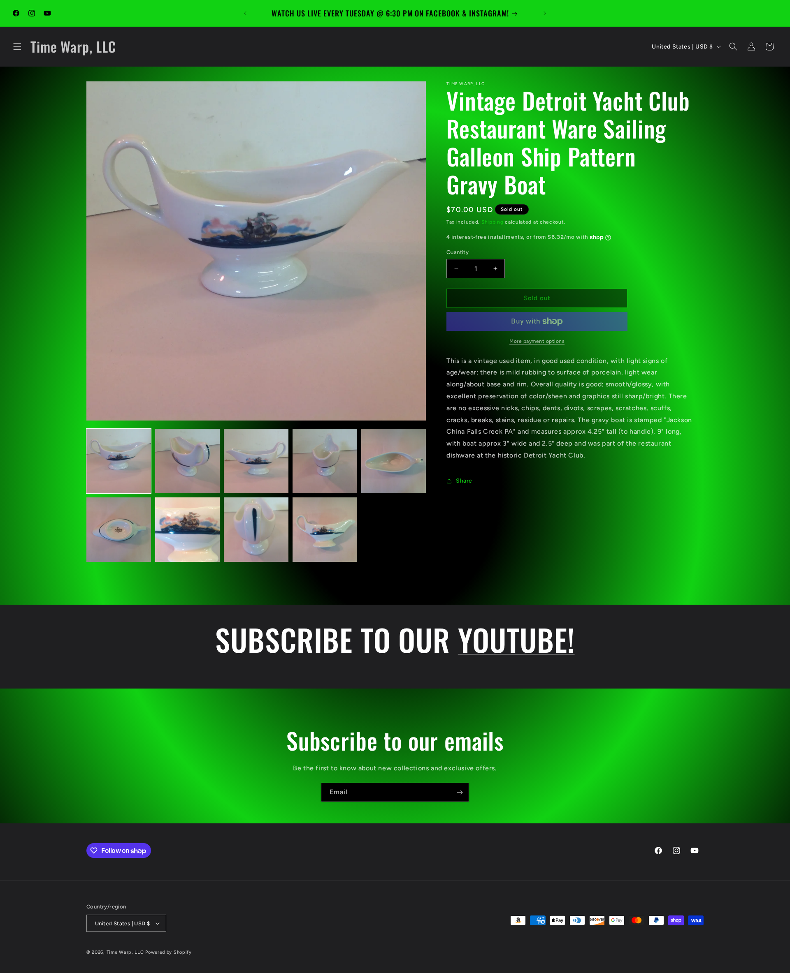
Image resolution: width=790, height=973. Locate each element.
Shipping (492, 222)
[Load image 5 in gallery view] (393, 461)
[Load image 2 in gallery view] (187, 461)
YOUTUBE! (516, 639)
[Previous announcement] (245, 13)
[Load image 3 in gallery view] (256, 461)
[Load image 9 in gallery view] (325, 529)
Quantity (457, 252)
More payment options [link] (537, 341)
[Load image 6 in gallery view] (118, 529)
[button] (17, 46)
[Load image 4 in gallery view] (325, 461)
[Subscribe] (460, 792)
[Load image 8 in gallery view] (256, 529)
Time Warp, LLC (125, 952)
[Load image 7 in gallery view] (187, 529)
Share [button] (464, 480)
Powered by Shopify (168, 952)
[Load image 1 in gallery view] (118, 461)
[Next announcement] (545, 13)
